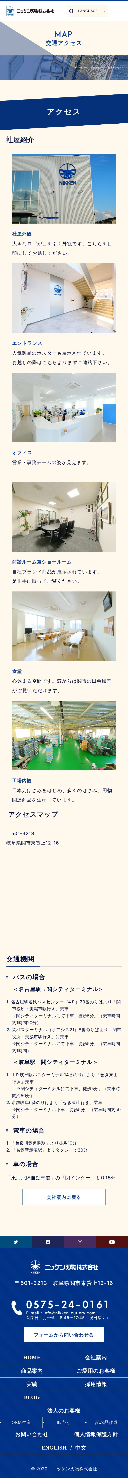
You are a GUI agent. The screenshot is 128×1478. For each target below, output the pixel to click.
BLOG (32, 1397)
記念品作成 (106, 1422)
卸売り (64, 1422)
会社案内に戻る (64, 1197)
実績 (32, 1384)
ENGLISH (54, 1448)
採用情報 (96, 1384)
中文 (80, 1448)
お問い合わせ (32, 1434)
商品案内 (32, 1371)
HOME (78, 67)
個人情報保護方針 (96, 1434)
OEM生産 (21, 1422)
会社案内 (96, 1357)
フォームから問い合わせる (64, 1335)
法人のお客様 (63, 1411)
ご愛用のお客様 (95, 1371)
